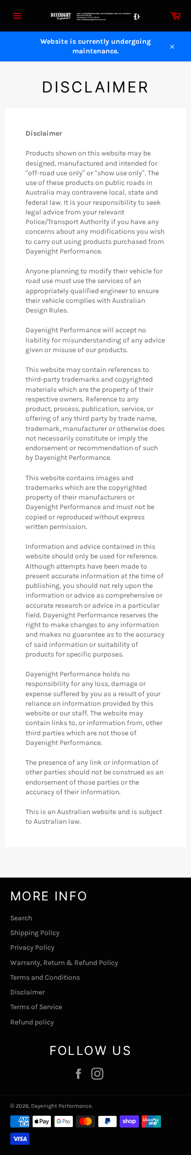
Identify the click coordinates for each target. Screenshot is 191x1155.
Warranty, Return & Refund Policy (64, 962)
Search (21, 918)
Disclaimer (27, 992)
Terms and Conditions (45, 977)
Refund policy (32, 1022)
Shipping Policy (35, 932)
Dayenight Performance (61, 1106)
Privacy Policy (32, 947)
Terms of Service (36, 1007)
